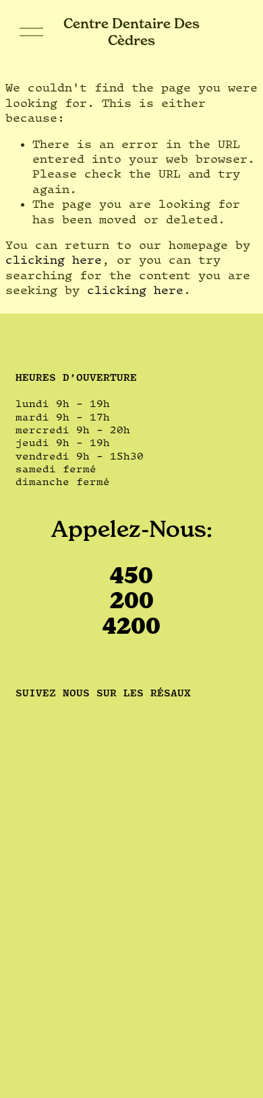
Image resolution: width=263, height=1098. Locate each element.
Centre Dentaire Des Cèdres (131, 31)
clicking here (53, 259)
